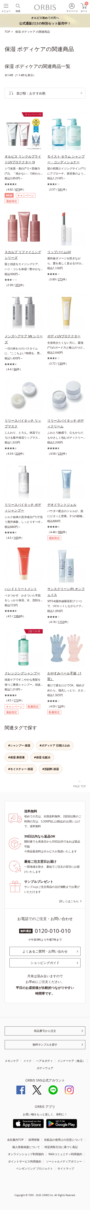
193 (60, 363)
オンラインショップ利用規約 (26, 1154)
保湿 (18, 32)
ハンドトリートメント (21, 589)
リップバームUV (59, 252)
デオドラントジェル (61, 504)
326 (17, 454)
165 (16, 538)
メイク (27, 1061)
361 (60, 189)
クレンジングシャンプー (22, 673)
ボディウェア (45, 1068)
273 (60, 279)
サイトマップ (65, 1168)
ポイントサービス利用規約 (24, 1161)
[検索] (17, 5)
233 (60, 454)
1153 (61, 622)
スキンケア (12, 1061)
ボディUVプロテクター (64, 336)
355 (17, 285)
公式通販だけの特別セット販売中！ (45, 20)
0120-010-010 (53, 930)
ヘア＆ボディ (44, 1061)
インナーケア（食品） (71, 1061)
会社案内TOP (15, 1140)
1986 (17, 616)
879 (17, 189)
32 (59, 706)
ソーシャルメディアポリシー (64, 1161)
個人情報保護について (26, 1147)
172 (16, 700)
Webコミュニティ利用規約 (65, 1154)
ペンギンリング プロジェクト (34, 1168)
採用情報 (33, 1140)
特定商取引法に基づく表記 (61, 1147)
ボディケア (28, 32)
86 (15, 369)
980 (60, 532)
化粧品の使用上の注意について (63, 1140)
